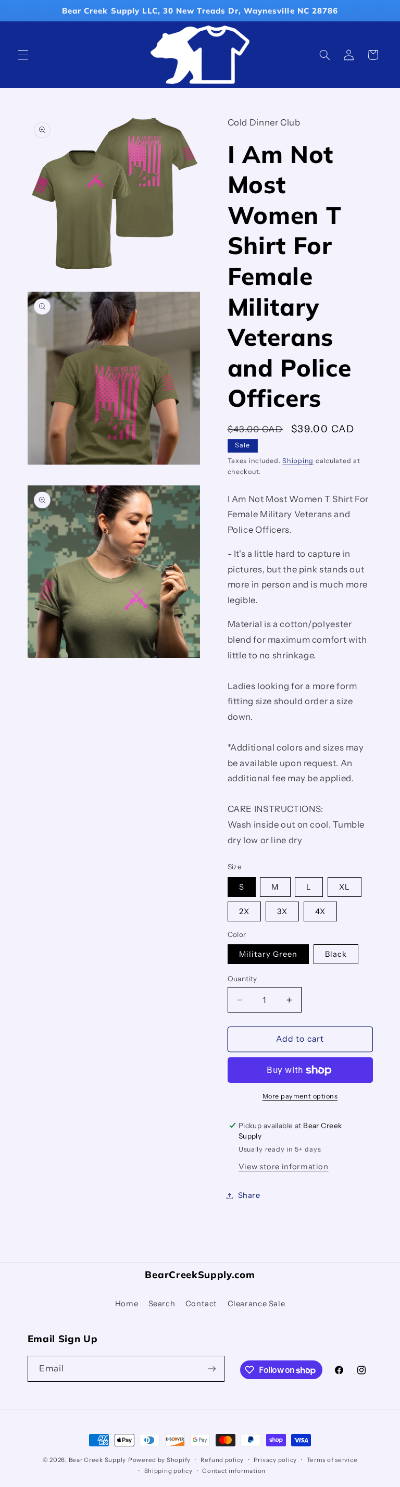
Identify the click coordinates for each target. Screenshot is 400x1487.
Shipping (298, 461)
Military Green (268, 954)
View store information (284, 1166)
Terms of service (332, 1460)
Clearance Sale (256, 1303)
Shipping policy (168, 1470)
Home (127, 1303)
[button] (23, 55)
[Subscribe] (211, 1368)
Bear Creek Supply (98, 1460)
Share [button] (249, 1195)
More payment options (300, 1096)
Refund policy (222, 1460)
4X (320, 911)
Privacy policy (275, 1460)
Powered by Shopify (159, 1460)
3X (282, 911)
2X (244, 911)
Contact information (234, 1470)
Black (336, 954)
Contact (201, 1303)
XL (344, 887)
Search (162, 1303)
